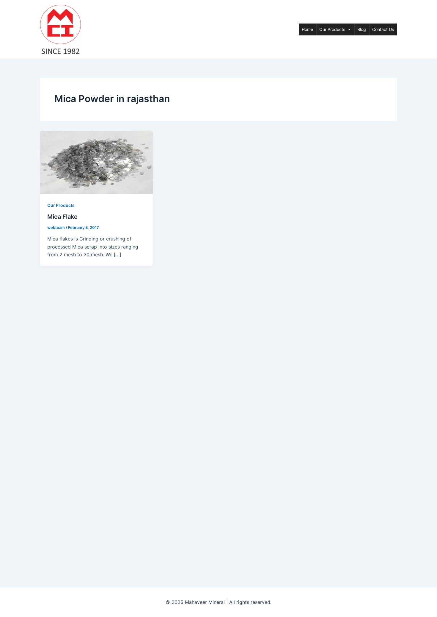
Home (307, 29)
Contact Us (383, 29)
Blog (361, 29)
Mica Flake (62, 216)
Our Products (332, 29)
